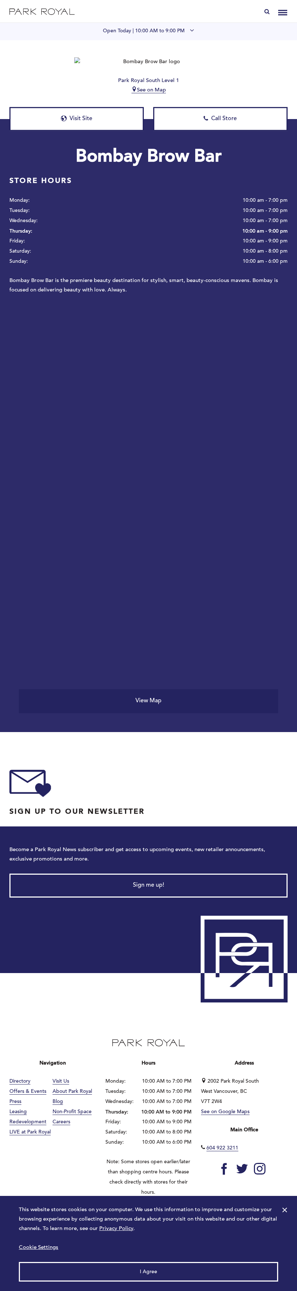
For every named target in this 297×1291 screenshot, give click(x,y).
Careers (61, 1122)
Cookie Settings (38, 1247)
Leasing (18, 1112)
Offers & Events (27, 1091)
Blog (58, 1101)
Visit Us (61, 1081)
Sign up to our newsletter (77, 812)
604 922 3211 (222, 1148)
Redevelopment (27, 1122)
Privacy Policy (116, 1228)
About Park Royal (72, 1091)
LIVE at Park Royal (30, 1132)
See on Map (151, 90)
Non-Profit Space (72, 1112)
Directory (19, 1081)
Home (42, 11)
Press (15, 1101)
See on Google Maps (225, 1112)
